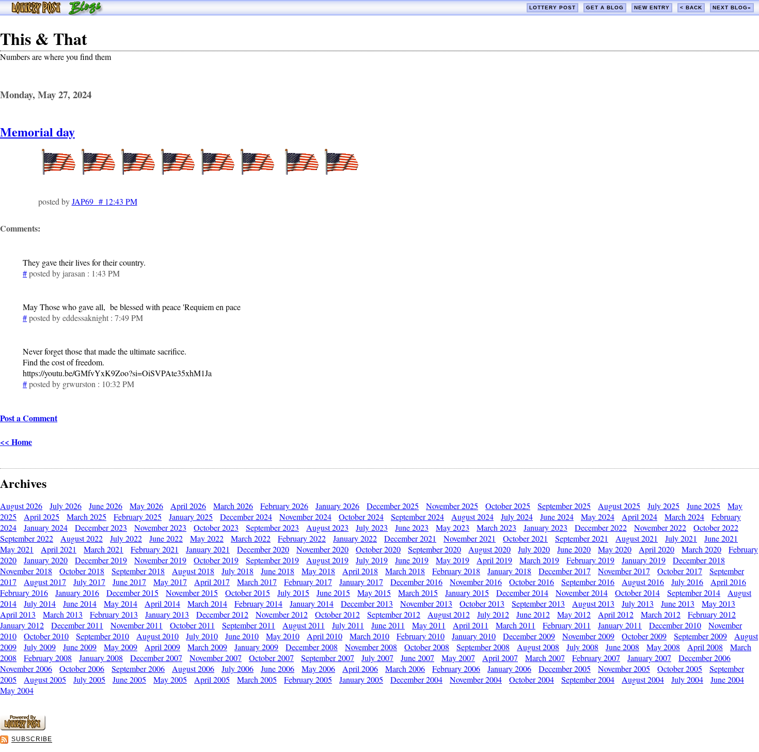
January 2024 (46, 527)
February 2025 (138, 516)
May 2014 (120, 603)
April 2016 (728, 581)
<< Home (16, 442)
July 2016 (687, 581)
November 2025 (452, 505)
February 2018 (456, 570)
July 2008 (582, 646)
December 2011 (77, 625)
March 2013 (63, 614)
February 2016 (24, 592)
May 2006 (318, 668)
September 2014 (693, 592)
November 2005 (624, 668)
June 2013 (677, 603)
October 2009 (644, 636)
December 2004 (416, 679)
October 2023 (216, 527)
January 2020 (46, 560)
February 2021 (155, 549)
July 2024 (517, 516)
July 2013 (638, 603)
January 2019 (644, 560)
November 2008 (371, 646)
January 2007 (649, 657)
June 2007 (417, 657)
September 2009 (700, 636)
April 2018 (360, 570)
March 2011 (515, 625)
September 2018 (138, 570)
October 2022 (715, 527)
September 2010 (102, 636)
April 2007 (500, 657)
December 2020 (263, 549)
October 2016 (531, 581)
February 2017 (308, 581)
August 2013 (593, 603)
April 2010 (324, 636)
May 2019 (452, 560)
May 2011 (429, 625)
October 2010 (46, 636)
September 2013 (538, 603)
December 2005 (565, 668)
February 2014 (258, 603)
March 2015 (418, 592)
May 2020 (614, 549)
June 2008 (622, 646)
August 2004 (643, 679)
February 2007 (596, 657)
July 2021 (681, 538)
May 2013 (718, 603)
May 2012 (574, 614)
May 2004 (17, 690)
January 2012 (22, 625)
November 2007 (215, 657)
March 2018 (405, 570)
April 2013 (18, 614)
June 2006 (277, 668)
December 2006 (704, 657)
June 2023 (412, 527)
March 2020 (701, 549)
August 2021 (636, 538)
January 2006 (509, 668)
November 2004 (476, 679)
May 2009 (120, 646)
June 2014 (80, 603)
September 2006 (138, 668)
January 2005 (361, 679)
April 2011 (470, 625)
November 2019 (160, 560)
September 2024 (417, 516)
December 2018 (699, 560)
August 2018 (193, 570)
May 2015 (374, 592)
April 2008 (705, 646)
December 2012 (222, 614)
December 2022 (601, 527)
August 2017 (45, 581)
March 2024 (684, 516)
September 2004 (587, 679)
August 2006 (193, 668)
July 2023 (372, 527)
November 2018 (26, 570)
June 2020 (574, 549)
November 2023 (160, 527)
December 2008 (312, 646)
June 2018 (277, 570)
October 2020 (378, 549)
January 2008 (101, 657)
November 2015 (192, 592)
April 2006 (360, 668)
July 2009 (40, 646)
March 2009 (207, 646)
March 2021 (103, 549)
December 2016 (416, 581)
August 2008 (538, 646)
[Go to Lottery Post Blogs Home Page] (57, 12)
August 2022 (81, 538)
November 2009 (588, 636)
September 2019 (272, 560)
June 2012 (533, 614)
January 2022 (355, 538)
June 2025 (703, 505)
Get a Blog (605, 7)
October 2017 (679, 570)
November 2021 (470, 538)
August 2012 (449, 614)
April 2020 (656, 549)
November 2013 (426, 603)
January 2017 (361, 581)
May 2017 (170, 581)
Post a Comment (28, 418)
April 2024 (639, 516)
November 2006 (26, 668)
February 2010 (421, 636)
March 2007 (545, 657)
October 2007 (271, 657)
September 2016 (587, 581)
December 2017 (565, 570)
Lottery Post (552, 7)
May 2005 (170, 679)
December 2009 (529, 636)
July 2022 (126, 538)
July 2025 (663, 505)
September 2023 (272, 527)
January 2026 (337, 505)
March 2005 (257, 679)
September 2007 (327, 657)
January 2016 (77, 592)
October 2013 (482, 603)
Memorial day (37, 131)
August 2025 (619, 505)
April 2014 (162, 603)
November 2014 (582, 592)
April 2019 (494, 560)
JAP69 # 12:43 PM (104, 201)
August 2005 (45, 679)
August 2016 (643, 581)
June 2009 (80, 646)
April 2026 (188, 505)
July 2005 (89, 679)
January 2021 (208, 549)
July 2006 (238, 668)
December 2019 (101, 560)
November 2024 (305, 516)
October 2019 (216, 560)
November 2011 (136, 625)
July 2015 (293, 592)
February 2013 (114, 614)
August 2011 (303, 625)
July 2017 (89, 581)
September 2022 (26, 538)
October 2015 (247, 592)
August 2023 (327, 527)
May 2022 (207, 538)
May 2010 (282, 636)
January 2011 (620, 625)
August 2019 (327, 560)
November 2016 (476, 581)
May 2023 (452, 527)
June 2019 (412, 560)
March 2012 (661, 614)
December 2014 (522, 592)
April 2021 (58, 549)
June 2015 (333, 592)
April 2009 (162, 646)
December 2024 (246, 516)
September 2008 (483, 646)
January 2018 (509, 570)
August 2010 (157, 636)
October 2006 (81, 668)
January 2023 (545, 527)
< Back (691, 7)
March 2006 (405, 668)
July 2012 (493, 614)
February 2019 (590, 560)
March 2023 (496, 527)
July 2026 (66, 505)
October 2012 (337, 614)
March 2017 (257, 581)
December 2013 (367, 603)
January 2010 (474, 636)
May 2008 (663, 646)
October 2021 (525, 538)
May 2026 (146, 505)
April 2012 (616, 614)
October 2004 (531, 679)
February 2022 (302, 538)
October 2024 (361, 516)
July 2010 (202, 636)
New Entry (652, 7)
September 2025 (564, 505)
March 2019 (539, 560)
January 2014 (312, 603)
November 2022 (660, 527)
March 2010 (369, 636)
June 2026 (105, 505)
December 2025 (393, 505)
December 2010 (675, 625)
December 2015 (132, 592)
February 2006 (456, 668)
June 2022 (166, 538)
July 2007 (377, 657)
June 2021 (721, 538)
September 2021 (581, 538)
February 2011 (567, 625)
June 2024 (557, 516)
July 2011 (348, 625)
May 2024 (597, 516)
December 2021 (410, 538)
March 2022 (251, 538)
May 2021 (17, 549)
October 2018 (81, 570)
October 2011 (192, 625)
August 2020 (489, 549)
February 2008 (48, 657)
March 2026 (233, 505)
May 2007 (458, 657)
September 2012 (393, 614)
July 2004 (687, 679)
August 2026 (21, 505)
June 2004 (727, 679)
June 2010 (242, 636)
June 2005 (129, 679)
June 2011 (388, 625)
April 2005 (212, 679)
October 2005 (679, 668)
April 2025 (41, 516)
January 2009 (256, 646)
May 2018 (318, 570)
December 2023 (101, 527)
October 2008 (426, 646)
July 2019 (372, 560)
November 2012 (282, 614)
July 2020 (534, 549)
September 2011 (248, 625)
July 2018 (238, 570)
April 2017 (212, 581)
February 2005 (308, 679)
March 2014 (207, 603)
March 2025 (86, 516)
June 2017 (129, 581)
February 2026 (284, 505)
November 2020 (322, 549)
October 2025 (507, 505)
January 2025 (191, 516)
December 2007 (156, 657)
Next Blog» (732, 7)
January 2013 (167, 614)
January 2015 (467, 592)
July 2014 (40, 603)
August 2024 (472, 516)
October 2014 (637, 592)
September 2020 (434, 549)
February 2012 (712, 614)
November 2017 (624, 570)
